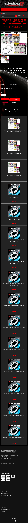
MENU (24, 10)
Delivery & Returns (6, 491)
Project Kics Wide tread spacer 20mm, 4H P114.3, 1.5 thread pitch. (14, 394)
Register (10, 13)
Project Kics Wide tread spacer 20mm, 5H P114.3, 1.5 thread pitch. (14, 306)
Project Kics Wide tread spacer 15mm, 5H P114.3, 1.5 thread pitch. (14, 328)
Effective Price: (4, 88)
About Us (4, 489)
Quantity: (3, 92)
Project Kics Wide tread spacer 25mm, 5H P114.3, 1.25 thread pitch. (14, 196)
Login (3, 13)
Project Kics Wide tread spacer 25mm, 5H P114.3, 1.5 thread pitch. (14, 284)
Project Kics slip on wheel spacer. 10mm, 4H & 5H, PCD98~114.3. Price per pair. (14, 152)
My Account (4, 504)
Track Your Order (6, 505)
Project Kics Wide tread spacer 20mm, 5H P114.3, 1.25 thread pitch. (14, 218)
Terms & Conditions (6, 495)
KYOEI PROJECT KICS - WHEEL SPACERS (15, 25)
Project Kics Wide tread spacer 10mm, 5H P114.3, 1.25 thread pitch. (14, 262)
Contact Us (4, 488)
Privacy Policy (5, 493)
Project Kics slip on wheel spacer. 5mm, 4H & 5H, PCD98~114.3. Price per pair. (14, 174)
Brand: (2, 84)
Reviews (14, 102)
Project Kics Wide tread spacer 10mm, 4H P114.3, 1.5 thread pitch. (14, 438)
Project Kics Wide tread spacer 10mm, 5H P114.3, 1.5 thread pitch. (14, 350)
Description (5, 102)
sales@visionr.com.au (9, 463)
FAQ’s (3, 511)
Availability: (4, 86)
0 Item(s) (21, 16)
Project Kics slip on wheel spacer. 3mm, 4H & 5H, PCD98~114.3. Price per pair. (14, 130)
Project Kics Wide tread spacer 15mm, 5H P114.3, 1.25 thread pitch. (14, 240)
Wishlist (4, 507)
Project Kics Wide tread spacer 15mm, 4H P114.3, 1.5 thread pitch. (14, 416)
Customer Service (6, 509)
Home (3, 25)
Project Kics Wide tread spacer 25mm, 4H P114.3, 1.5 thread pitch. (14, 372)
